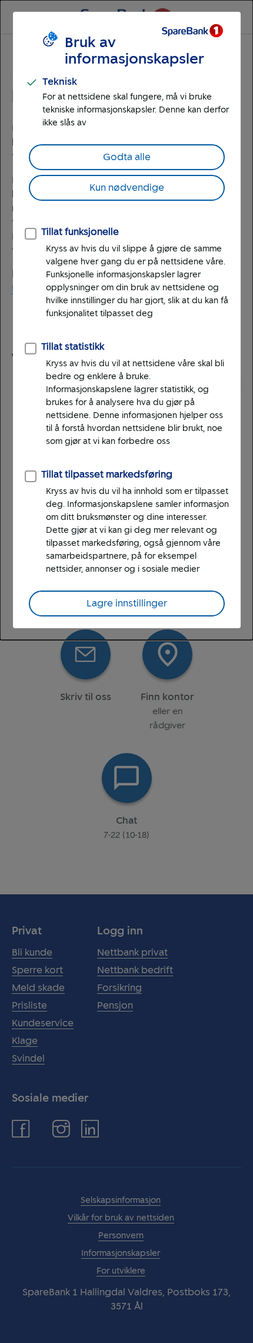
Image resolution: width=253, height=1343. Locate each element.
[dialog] (126, 320)
